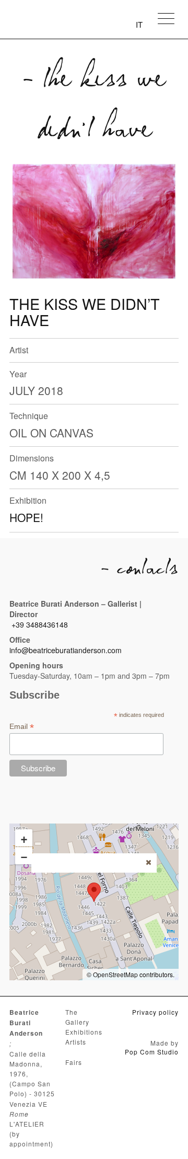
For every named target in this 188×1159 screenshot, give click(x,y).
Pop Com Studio (152, 1051)
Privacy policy (155, 1011)
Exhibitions (83, 1031)
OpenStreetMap (115, 974)
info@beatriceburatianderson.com (65, 650)
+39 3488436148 (39, 624)
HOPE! (26, 517)
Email (21, 727)
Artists (75, 1041)
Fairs (73, 1062)
